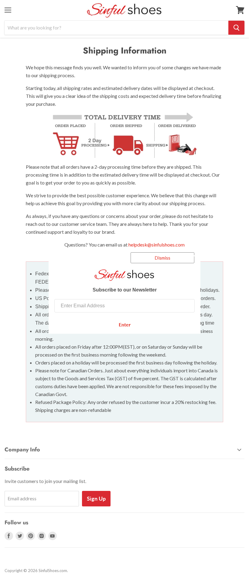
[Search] (236, 28)
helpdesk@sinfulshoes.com (156, 244)
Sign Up (96, 498)
